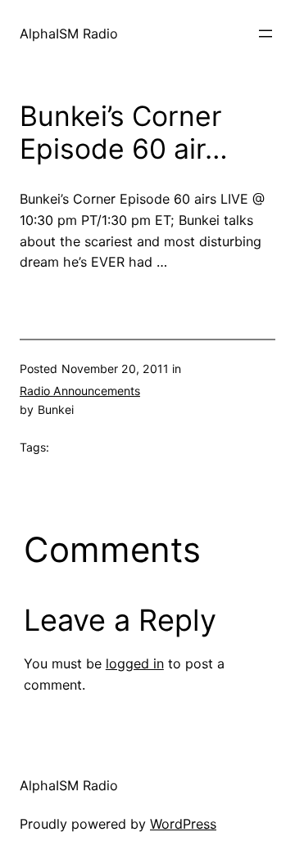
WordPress (183, 824)
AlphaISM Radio (69, 33)
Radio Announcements (80, 391)
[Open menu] (265, 33)
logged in (135, 663)
